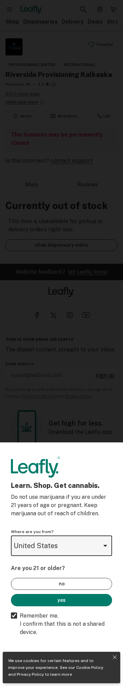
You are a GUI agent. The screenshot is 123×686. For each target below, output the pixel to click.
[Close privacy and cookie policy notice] (115, 657)
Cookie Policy (89, 667)
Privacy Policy (30, 674)
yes (61, 600)
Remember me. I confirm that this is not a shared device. (62, 623)
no (62, 583)
